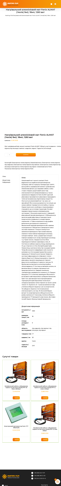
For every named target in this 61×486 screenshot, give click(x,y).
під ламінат (45, 328)
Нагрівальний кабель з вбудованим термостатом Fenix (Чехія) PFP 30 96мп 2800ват (16, 387)
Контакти (44, 485)
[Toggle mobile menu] (59, 4)
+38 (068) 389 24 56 (39, 475)
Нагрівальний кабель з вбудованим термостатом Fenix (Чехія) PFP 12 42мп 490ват (44, 387)
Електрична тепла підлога (21, 162)
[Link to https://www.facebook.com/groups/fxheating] (32, 485)
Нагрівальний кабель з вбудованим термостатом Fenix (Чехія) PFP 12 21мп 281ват (44, 429)
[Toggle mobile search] (57, 4)
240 (33, 345)
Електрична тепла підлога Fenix (22, 168)
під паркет (42, 330)
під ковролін (36, 328)
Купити (25, 154)
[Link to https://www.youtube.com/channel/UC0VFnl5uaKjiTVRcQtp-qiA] (37, 485)
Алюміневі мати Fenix (44, 166)
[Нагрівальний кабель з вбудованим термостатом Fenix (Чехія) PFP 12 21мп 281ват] (45, 414)
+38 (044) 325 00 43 (40, 478)
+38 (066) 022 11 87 (39, 473)
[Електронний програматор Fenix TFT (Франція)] (16, 413)
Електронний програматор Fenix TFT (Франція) (16, 426)
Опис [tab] (4, 176)
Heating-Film (9, 15)
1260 (33, 311)
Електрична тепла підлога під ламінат (27, 164)
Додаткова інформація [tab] (6, 181)
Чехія (34, 341)
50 (33, 337)
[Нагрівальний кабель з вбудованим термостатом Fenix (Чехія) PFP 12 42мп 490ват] (45, 372)
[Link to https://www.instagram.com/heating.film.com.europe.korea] (34, 485)
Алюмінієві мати (35, 162)
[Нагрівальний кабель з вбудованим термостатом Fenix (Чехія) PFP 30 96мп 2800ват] (16, 372)
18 (32, 316)
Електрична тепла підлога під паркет (24, 166)
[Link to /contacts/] (39, 485)
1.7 (33, 334)
